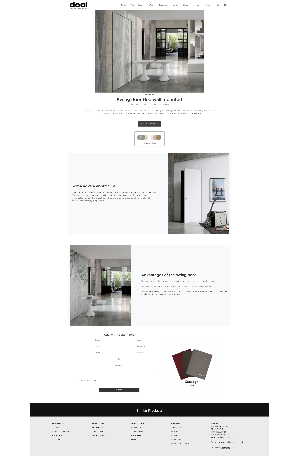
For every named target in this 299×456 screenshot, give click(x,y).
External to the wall (60, 431)
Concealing (56, 427)
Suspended (57, 435)
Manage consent (235, 442)
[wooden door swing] (198, 193)
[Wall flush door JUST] (210, 105)
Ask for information (149, 124)
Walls (151, 5)
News (185, 5)
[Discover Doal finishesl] (149, 139)
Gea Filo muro (164, 105)
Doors (123, 5)
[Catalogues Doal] (192, 367)
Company (197, 5)
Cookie (222, 442)
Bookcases (163, 5)
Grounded (56, 439)
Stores (208, 5)
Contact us (176, 427)
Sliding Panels (137, 431)
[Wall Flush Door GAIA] (88, 105)
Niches (175, 5)
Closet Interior (137, 427)
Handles (174, 435)
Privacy (93, 380)
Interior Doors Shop (180, 443)
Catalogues (176, 439)
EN (225, 5)
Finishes (174, 431)
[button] (146, 94)
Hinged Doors (152, 105)
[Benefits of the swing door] (101, 285)
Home (132, 105)
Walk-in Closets (137, 5)
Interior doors (141, 105)
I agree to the (88, 380)
